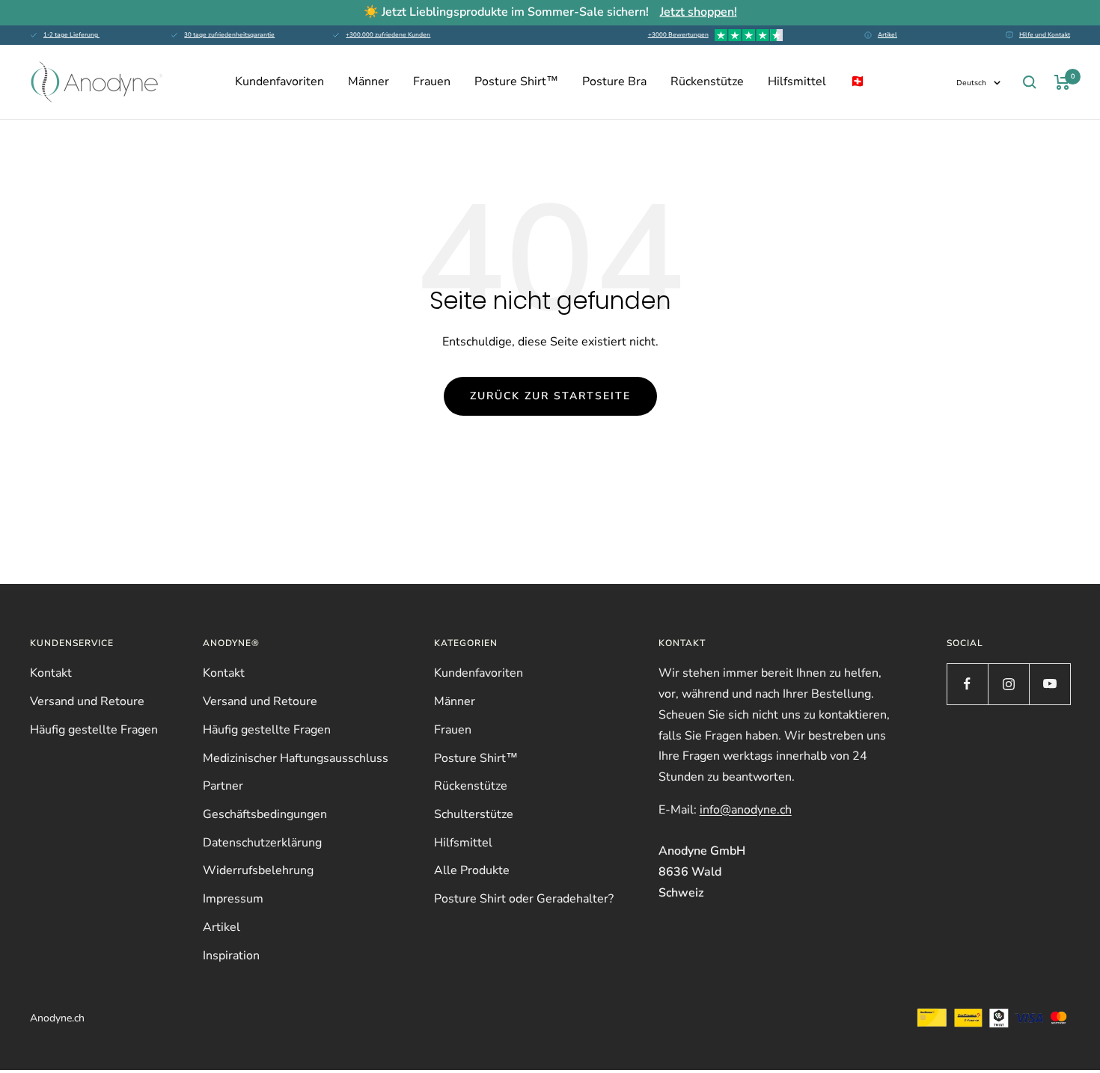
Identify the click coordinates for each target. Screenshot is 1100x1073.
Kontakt (51, 673)
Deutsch (971, 83)
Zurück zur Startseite (550, 396)
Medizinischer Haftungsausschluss (295, 758)
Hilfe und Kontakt (1044, 35)
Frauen (431, 81)
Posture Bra (614, 81)
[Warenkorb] (1062, 82)
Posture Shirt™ (516, 81)
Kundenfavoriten (279, 81)
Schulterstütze (473, 814)
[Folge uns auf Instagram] (1008, 683)
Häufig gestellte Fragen (94, 730)
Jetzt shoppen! (698, 12)
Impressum (233, 899)
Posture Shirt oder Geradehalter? (524, 899)
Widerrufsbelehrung (258, 870)
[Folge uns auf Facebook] (967, 683)
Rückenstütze (707, 81)
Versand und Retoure (87, 701)
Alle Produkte (472, 870)
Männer (368, 81)
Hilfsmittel (797, 81)
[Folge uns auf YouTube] (1049, 683)
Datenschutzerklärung (262, 842)
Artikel (887, 35)
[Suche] (1029, 82)
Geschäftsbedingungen (265, 814)
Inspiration (231, 955)
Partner (223, 786)
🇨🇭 (857, 81)
